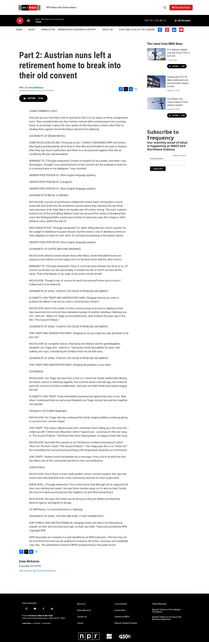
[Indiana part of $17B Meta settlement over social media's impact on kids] (156, 81)
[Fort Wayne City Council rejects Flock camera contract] (156, 103)
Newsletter (48, 29)
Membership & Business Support (77, 29)
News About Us (84, 610)
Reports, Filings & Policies (126, 623)
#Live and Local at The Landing (137, 29)
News (19, 29)
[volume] (28, 21)
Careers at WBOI (122, 617)
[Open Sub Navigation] (24, 29)
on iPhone (36, 623)
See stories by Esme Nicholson (37, 570)
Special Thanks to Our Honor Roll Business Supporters (166, 618)
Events (80, 623)
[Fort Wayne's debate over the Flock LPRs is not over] (156, 54)
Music (32, 29)
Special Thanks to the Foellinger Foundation (166, 611)
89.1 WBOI (61, 618)
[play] (20, 20)
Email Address (157, 158)
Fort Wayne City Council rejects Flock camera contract (177, 102)
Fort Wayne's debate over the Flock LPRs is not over (178, 52)
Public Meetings (159, 604)
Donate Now (182, 7)
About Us (107, 29)
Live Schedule (121, 604)
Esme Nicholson (35, 87)
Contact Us (82, 617)
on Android (46, 623)
